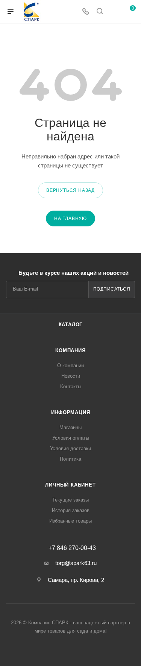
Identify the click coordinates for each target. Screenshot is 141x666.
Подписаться (111, 289)
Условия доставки (70, 448)
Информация (70, 412)
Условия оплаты (70, 438)
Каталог (71, 324)
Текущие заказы (70, 500)
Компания (70, 350)
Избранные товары (70, 521)
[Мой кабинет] (114, 12)
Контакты (70, 386)
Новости (70, 376)
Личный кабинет (70, 485)
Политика (70, 459)
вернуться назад (70, 190)
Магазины (70, 427)
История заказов (70, 510)
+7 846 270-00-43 (72, 548)
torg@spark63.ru (76, 563)
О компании (70, 365)
